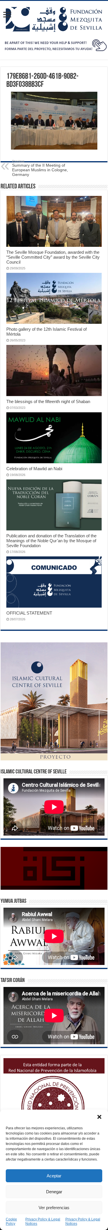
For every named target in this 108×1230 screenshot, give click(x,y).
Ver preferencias (54, 1207)
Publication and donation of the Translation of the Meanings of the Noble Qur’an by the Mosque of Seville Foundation (51, 540)
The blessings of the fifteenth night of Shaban (48, 401)
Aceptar (54, 1175)
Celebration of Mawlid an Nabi (34, 468)
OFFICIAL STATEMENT (29, 613)
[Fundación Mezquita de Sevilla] (54, 19)
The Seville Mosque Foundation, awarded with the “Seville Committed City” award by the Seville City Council (53, 257)
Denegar (54, 1191)
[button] (99, 1117)
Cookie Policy (11, 1221)
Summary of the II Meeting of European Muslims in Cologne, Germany (40, 168)
